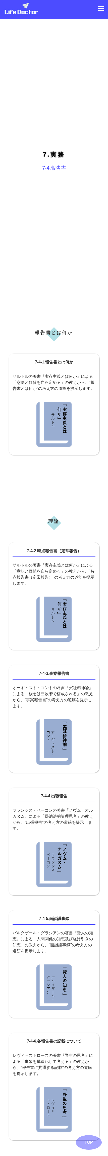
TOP (89, 1142)
